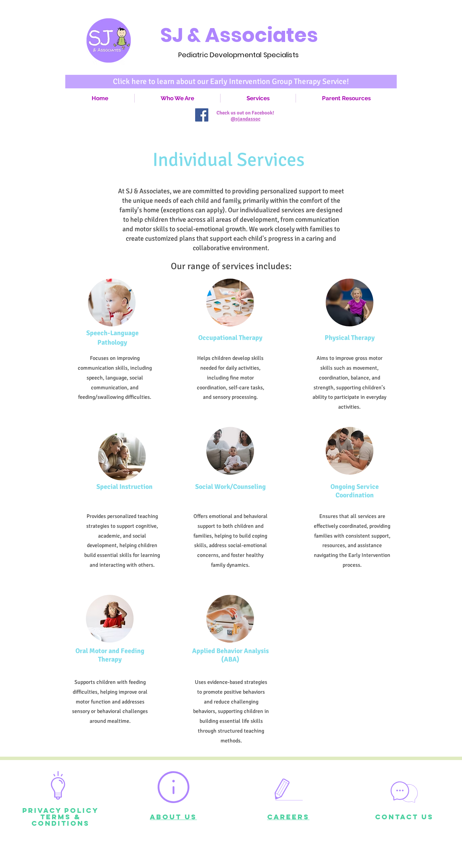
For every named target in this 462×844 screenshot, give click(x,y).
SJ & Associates (239, 35)
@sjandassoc (245, 119)
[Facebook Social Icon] (201, 115)
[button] (258, 98)
